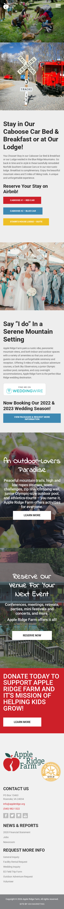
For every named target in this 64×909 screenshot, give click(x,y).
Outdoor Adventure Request (18, 876)
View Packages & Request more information (32, 418)
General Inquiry (11, 857)
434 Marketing (36, 904)
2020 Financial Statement (16, 832)
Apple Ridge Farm (10, 5)
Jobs (6, 837)
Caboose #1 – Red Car (22, 200)
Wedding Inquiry (11, 866)
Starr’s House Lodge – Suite (26, 221)
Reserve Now (32, 635)
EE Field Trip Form (12, 871)
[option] (32, 21)
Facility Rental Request (15, 861)
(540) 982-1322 (11, 808)
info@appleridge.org (14, 804)
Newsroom (9, 842)
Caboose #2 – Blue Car (23, 211)
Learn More (32, 515)
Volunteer (8, 881)
